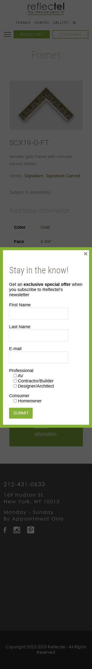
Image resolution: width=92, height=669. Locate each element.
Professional (21, 370)
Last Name (19, 326)
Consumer (19, 395)
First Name (20, 304)
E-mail (15, 348)
